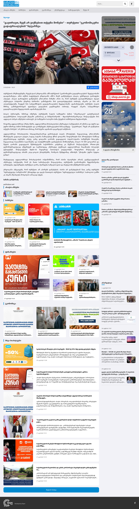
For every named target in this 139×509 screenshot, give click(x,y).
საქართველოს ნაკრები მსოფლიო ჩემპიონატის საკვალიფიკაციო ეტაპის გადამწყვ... (63, 445)
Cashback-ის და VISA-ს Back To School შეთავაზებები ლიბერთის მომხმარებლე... (63, 272)
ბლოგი (6, 17)
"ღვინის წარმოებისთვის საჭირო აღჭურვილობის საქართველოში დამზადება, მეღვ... (48, 334)
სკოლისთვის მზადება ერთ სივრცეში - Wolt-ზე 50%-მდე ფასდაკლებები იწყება (14, 220)
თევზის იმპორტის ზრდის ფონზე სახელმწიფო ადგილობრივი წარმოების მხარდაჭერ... (18, 334)
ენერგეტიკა (60, 10)
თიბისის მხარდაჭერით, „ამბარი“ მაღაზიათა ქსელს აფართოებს (73, 241)
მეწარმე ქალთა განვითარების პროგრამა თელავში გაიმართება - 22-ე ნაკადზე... (14, 245)
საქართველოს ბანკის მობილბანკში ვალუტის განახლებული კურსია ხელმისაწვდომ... (21, 293)
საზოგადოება (74, 10)
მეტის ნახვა (51, 490)
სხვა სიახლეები (13, 340)
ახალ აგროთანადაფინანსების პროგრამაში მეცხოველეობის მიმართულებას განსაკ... (87, 296)
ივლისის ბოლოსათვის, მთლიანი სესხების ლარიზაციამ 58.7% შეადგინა (88, 272)
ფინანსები (33, 10)
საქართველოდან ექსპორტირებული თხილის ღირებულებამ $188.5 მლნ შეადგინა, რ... (82, 334)
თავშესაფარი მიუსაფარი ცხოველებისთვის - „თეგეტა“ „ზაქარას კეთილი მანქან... (38, 245)
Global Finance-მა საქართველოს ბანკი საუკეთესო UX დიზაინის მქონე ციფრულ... (37, 220)
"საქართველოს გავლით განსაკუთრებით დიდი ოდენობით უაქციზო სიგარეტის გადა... (66, 421)
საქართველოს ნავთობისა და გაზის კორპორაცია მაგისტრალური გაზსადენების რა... (66, 469)
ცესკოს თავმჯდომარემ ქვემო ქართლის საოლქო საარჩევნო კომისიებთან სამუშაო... (55, 193)
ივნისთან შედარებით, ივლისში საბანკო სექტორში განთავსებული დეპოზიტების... (63, 296)
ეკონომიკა (46, 10)
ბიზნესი (22, 10)
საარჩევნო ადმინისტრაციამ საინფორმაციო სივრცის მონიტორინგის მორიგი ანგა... (23, 193)
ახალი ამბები (9, 10)
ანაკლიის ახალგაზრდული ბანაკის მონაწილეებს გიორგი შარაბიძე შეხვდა (88, 193)
